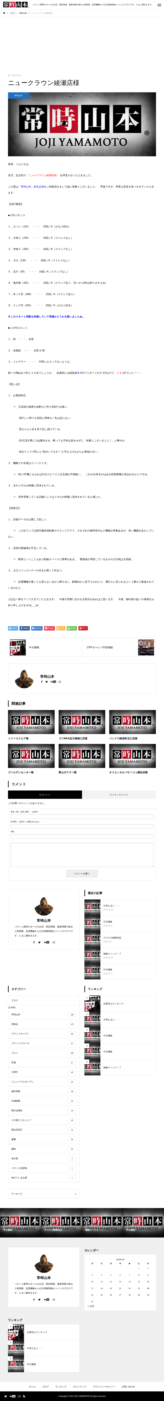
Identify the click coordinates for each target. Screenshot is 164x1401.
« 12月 (91, 1306)
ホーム (32, 1386)
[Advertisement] (82, 40)
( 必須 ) (24, 812)
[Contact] (59, 681)
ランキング (60, 1386)
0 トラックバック (119, 794)
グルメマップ (79, 1386)
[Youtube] (53, 681)
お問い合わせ (128, 1386)
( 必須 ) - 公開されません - (26, 822)
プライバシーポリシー (104, 1386)
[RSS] (24, 1396)
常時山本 (18, 95)
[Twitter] (46, 681)
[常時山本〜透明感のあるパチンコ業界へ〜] (16, 5)
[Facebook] (41, 681)
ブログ (45, 1386)
